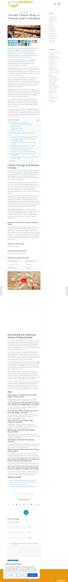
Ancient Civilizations (54, 80)
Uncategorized (52, 101)
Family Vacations (53, 90)
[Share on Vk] (31, 504)
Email (29, 532)
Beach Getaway (53, 76)
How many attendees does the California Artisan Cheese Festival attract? (24, 154)
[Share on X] (13, 504)
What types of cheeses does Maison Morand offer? (22, 147)
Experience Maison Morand (18, 130)
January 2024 (52, 33)
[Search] (54, 3)
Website (30, 537)
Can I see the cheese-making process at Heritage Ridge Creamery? (23, 143)
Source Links (12, 160)
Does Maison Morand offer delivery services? (21, 149)
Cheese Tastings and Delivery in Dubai (18, 122)
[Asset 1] (20, 3)
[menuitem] (54, 3)
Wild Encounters (53, 81)
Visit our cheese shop (16, 126)
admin (32, 493)
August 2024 (52, 20)
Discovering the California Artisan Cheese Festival (21, 133)
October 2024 (52, 17)
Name (29, 527)
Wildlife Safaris (52, 92)
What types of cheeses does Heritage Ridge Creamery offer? (25, 137)
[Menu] (58, 3)
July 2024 (51, 22)
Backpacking (52, 83)
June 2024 (51, 24)
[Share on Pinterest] (20, 504)
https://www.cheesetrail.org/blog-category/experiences (23, 486)
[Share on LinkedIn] (24, 504)
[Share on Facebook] (9, 504)
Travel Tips (51, 99)
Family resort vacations (54, 71)
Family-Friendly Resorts (54, 87)
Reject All (21, 575)
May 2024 (51, 26)
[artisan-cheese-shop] (24, 31)
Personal (51, 96)
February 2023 (52, 42)
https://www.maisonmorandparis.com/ (19, 484)
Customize (11, 575)
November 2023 (53, 36)
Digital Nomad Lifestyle (54, 58)
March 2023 (52, 40)
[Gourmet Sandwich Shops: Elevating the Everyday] (1, 291)
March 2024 (52, 29)
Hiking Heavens (53, 69)
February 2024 (52, 31)
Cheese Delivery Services (17, 128)
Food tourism (24, 12)
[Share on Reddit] (35, 504)
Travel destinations (54, 97)
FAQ (10, 135)
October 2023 (52, 38)
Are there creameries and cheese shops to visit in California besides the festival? (25, 157)
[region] (21, 570)
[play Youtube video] (24, 280)
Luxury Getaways (53, 85)
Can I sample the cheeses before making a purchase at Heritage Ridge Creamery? (23, 139)
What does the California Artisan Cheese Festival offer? (23, 151)
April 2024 (51, 27)
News (50, 94)
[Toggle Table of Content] (37, 120)
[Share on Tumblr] (27, 504)
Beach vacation (53, 78)
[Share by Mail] (38, 504)
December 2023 (53, 34)
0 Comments (25, 493)
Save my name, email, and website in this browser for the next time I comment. (24, 544)
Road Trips (51, 65)
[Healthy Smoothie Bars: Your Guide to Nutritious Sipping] (66, 291)
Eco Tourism (52, 60)
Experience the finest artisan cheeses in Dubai (22, 124)
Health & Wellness (53, 56)
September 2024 (53, 18)
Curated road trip (53, 67)
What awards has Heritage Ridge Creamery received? (23, 145)
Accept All (32, 575)
